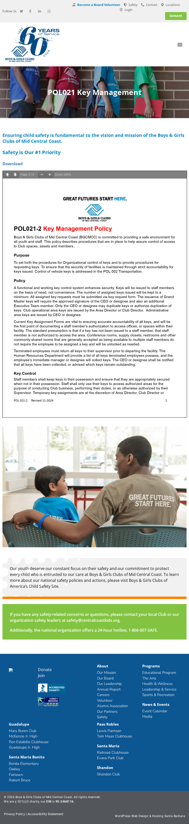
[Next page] (15, 175)
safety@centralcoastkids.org (93, 620)
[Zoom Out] (42, 175)
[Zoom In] (49, 175)
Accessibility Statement (45, 814)
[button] (180, 44)
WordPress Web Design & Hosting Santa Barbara (150, 816)
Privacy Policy (14, 814)
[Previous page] (7, 175)
